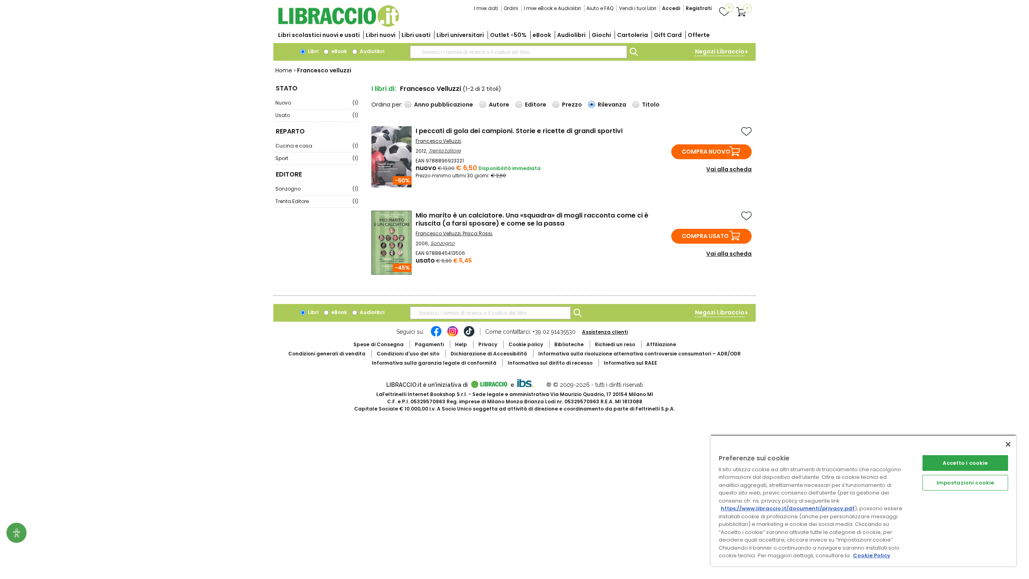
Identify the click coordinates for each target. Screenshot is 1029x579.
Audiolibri (571, 35)
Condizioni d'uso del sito (408, 353)
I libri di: (383, 88)
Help (461, 344)
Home (283, 70)
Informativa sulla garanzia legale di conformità (434, 362)
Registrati (698, 8)
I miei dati (486, 8)
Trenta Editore (316, 201)
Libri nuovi (381, 35)
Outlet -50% (508, 35)
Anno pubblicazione (443, 105)
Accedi (671, 8)
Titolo (651, 105)
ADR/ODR (639, 353)
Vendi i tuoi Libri (637, 8)
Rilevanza (612, 105)
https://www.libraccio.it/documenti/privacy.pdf (788, 508)
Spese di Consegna (378, 344)
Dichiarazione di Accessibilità (489, 353)
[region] (863, 500)
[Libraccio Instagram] (452, 335)
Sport (316, 158)
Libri (312, 51)
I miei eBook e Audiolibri (552, 8)
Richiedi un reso (615, 344)
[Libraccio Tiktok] (469, 335)
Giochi (601, 35)
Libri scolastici (319, 35)
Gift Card (668, 35)
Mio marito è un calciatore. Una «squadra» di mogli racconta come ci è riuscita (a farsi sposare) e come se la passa (532, 219)
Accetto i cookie (965, 463)
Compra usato (705, 236)
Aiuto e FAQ (599, 8)
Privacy (487, 344)
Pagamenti (429, 344)
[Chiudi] (1008, 444)
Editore (535, 105)
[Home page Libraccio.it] (338, 25)
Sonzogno (316, 188)
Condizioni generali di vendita (326, 353)
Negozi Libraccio (719, 51)
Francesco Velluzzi (438, 141)
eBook (542, 35)
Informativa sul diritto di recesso (550, 362)
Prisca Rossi (477, 233)
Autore (499, 105)
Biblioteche (569, 344)
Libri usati (416, 35)
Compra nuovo (706, 152)
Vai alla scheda (729, 169)
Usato (316, 115)
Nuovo (316, 102)
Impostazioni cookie (965, 483)
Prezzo (572, 105)
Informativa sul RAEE (630, 362)
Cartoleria (632, 35)
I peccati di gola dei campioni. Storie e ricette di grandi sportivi (519, 131)
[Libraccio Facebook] (436, 335)
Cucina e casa (316, 145)
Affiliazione (661, 344)
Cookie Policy (871, 555)
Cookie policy (525, 344)
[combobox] (518, 51)
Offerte (699, 35)
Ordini (511, 8)
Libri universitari (460, 35)
